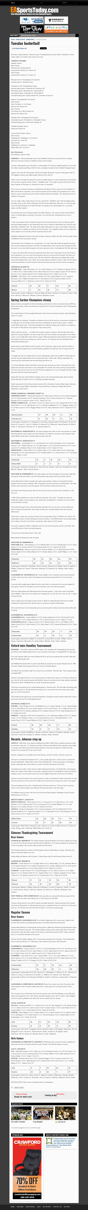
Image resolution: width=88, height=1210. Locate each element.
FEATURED (20, 1207)
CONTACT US (57, 1207)
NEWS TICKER (19, 1088)
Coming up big (51, 1095)
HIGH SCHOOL (20, 39)
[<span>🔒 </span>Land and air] (65, 1119)
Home (13, 39)
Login (38, 1128)
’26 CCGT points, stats (28, 35)
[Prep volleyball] (43, 1119)
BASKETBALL (30, 39)
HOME (12, 1207)
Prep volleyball (37, 1121)
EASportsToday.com (20, 48)
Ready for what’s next (23, 1096)
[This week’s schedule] (21, 1119)
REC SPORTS (47, 1207)
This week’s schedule (18, 1121)
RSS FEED (67, 1207)
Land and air (60, 1121)
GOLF (39, 1207)
